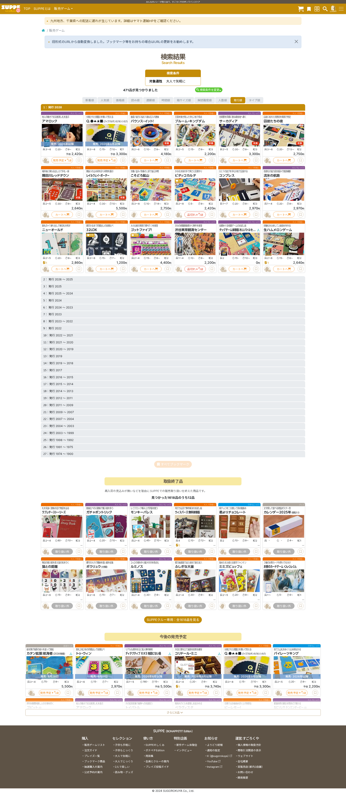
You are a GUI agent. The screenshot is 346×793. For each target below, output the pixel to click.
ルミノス (137, 566)
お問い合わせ (245, 772)
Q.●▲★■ (94, 121)
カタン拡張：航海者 (40, 653)
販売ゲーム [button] (62, 9)
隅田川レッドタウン (55, 175)
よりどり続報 (215, 744)
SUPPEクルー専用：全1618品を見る (173, 620)
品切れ (191, 214)
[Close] (296, 41)
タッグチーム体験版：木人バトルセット (238, 229)
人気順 (105, 100)
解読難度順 (205, 100)
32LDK (91, 229)
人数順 (222, 100)
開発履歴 (243, 777)
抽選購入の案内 (93, 766)
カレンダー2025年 (277, 512)
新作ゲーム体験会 (186, 744)
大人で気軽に (123, 756)
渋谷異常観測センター (191, 229)
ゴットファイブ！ (141, 229)
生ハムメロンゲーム (278, 229)
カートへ (149, 160)
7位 (180, 180)
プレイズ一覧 (92, 756)
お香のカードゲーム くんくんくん (280, 566)
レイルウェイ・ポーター (97, 175)
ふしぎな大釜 (184, 566)
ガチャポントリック (99, 512)
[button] (208, 89)
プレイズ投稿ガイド (157, 766)
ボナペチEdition (155, 750)
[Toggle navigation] (341, 9)
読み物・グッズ (124, 772)
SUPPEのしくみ (155, 744)
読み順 (135, 100)
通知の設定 (213, 750)
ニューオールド (52, 229)
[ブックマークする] (79, 160)
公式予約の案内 (93, 772)
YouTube (212, 761)
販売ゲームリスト (94, 744)
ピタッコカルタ (185, 175)
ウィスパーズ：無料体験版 (187, 512)
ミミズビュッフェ (230, 566)
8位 (92, 235)
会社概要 (243, 761)
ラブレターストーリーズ (54, 512)
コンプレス (227, 175)
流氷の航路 (272, 175)
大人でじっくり (124, 761)
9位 (136, 235)
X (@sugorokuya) (218, 756)
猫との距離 (50, 566)
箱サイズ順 (184, 100)
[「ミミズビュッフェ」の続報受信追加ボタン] (223, 606)
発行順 (238, 100)
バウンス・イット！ (142, 121)
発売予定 (58, 160)
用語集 (149, 756)
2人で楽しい (122, 766)
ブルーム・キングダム (190, 121)
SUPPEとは (42, 9)
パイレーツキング (286, 653)
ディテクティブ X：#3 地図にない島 (143, 653)
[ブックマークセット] (309, 8)
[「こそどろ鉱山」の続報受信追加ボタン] (134, 215)
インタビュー (184, 750)
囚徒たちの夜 (273, 121)
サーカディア (228, 121)
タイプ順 (254, 100)
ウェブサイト (245, 756)
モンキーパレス (142, 512)
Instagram (213, 766)
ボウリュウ (93, 566)
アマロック (49, 121)
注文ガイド (90, 750)
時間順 (166, 100)
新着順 (89, 100)
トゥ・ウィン (83, 653)
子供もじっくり (124, 750)
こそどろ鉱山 (140, 175)
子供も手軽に (123, 744)
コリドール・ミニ (186, 653)
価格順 (120, 100)
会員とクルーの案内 (157, 761)
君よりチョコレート (232, 512)
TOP (27, 9)
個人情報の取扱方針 (249, 744)
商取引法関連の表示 (249, 750)
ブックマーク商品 (94, 761)
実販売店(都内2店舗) (250, 766)
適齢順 (150, 100)
